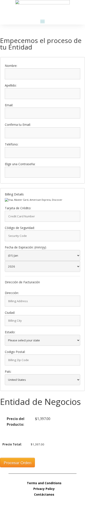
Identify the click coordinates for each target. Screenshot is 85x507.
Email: (9, 105)
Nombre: (11, 66)
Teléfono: (11, 144)
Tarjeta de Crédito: (18, 208)
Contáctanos (44, 494)
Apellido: (11, 85)
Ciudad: (10, 313)
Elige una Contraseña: (20, 164)
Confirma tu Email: (18, 125)
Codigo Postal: (15, 352)
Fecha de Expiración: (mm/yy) (25, 247)
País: (8, 372)
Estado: (10, 332)
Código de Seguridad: (20, 228)
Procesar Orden (17, 462)
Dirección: (12, 293)
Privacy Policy (44, 489)
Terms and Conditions (44, 483)
